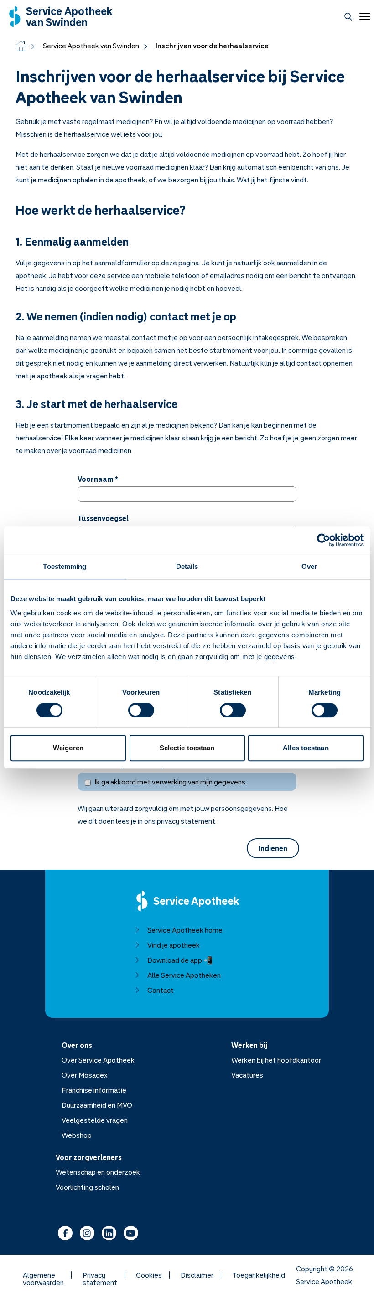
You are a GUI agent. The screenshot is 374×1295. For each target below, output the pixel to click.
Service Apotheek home (185, 930)
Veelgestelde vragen (95, 1120)
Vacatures (247, 1075)
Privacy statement (100, 1275)
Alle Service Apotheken (184, 975)
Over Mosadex (85, 1075)
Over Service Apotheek (98, 1060)
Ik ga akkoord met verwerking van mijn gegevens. (170, 782)
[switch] (141, 710)
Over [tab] (309, 566)
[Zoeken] (348, 17)
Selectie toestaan (187, 748)
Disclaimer (197, 1275)
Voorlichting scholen (87, 1187)
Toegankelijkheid (258, 1275)
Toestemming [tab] (64, 566)
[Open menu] (363, 16)
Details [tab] (187, 566)
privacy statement (186, 821)
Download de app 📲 (180, 960)
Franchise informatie (94, 1090)
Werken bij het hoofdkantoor (276, 1060)
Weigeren (68, 748)
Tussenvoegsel (103, 518)
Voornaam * (98, 479)
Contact (160, 990)
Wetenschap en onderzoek (98, 1172)
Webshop (77, 1135)
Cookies (149, 1275)
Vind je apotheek (173, 945)
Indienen (273, 848)
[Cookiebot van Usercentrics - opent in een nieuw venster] (324, 540)
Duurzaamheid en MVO (97, 1105)
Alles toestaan (305, 748)
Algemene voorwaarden (43, 1275)
